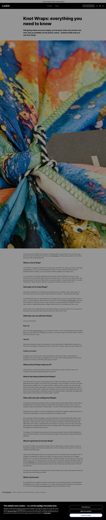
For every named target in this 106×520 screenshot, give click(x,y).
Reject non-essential (85, 511)
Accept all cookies (86, 515)
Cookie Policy (47, 513)
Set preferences (86, 507)
